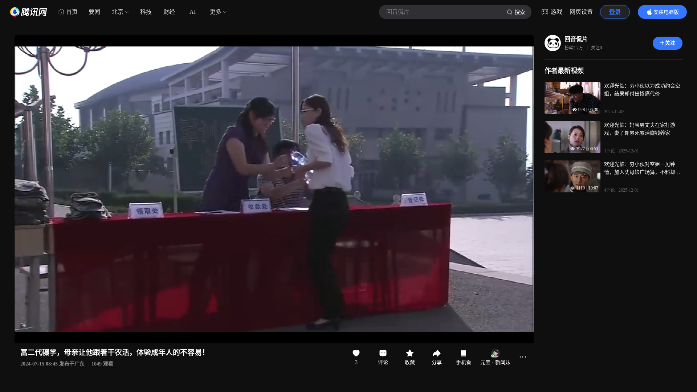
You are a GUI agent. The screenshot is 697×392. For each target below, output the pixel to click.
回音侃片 (576, 39)
